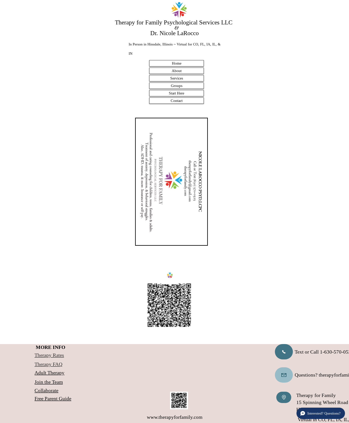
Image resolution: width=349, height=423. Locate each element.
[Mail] (284, 375)
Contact (177, 101)
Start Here (176, 93)
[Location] (283, 397)
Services (176, 78)
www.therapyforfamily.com (174, 417)
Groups (176, 86)
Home (176, 63)
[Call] (284, 351)
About (177, 71)
